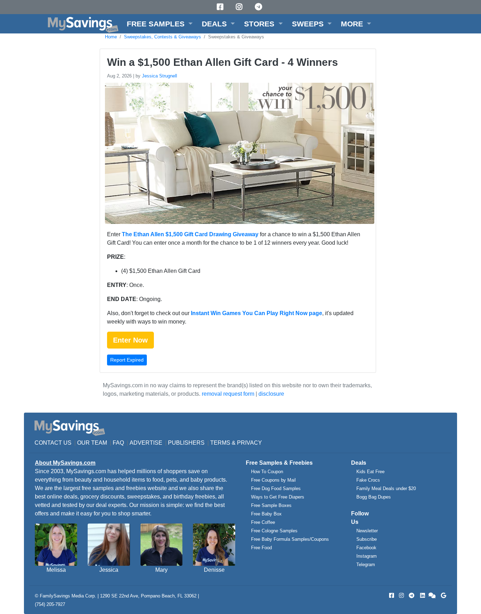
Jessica (108, 570)
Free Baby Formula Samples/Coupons (290, 539)
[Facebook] (221, 6)
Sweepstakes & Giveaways (236, 36)
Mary (161, 570)
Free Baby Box (266, 513)
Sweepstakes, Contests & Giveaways (162, 36)
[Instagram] (240, 6)
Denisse (214, 570)
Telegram (365, 564)
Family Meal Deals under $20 (386, 488)
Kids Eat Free (370, 471)
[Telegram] (259, 6)
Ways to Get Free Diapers (277, 497)
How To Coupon (267, 471)
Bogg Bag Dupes (373, 497)
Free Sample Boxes (271, 505)
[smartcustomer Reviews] (432, 596)
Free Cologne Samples (274, 530)
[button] (159, 23)
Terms (220, 443)
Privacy (249, 443)
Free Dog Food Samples (276, 488)
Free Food (261, 547)
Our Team (92, 443)
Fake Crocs (368, 480)
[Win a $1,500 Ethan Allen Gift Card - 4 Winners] (238, 155)
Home (111, 36)
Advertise (146, 443)
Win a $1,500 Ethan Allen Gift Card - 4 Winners (222, 62)
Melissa (56, 570)
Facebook (366, 547)
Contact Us (53, 443)
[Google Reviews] (442, 596)
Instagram (366, 556)
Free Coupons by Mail (273, 480)
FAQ (118, 443)
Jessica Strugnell (159, 76)
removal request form (228, 394)
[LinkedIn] (421, 596)
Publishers (186, 443)
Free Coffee (263, 522)
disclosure (271, 394)
